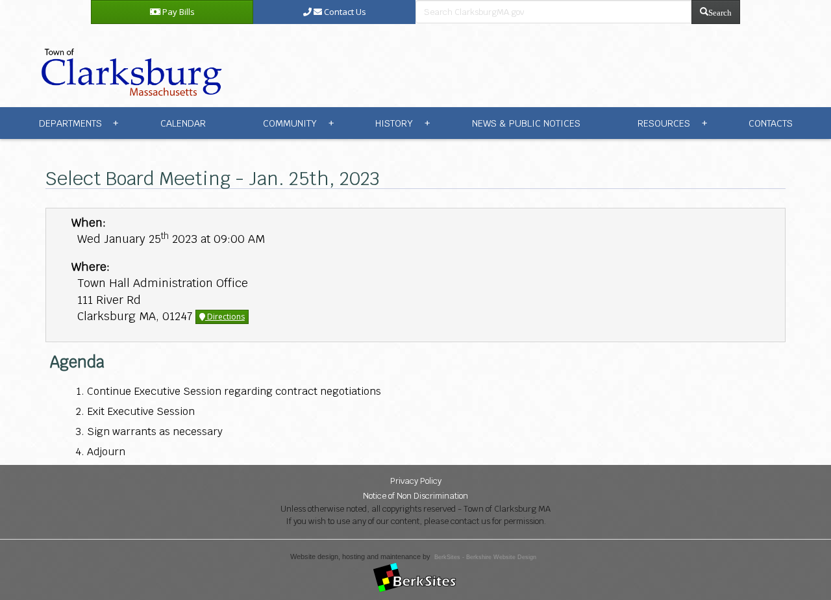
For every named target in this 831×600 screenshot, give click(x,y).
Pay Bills (177, 12)
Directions (225, 316)
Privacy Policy (415, 480)
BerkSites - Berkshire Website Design (485, 557)
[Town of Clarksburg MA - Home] (128, 64)
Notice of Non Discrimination (415, 495)
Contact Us (344, 12)
